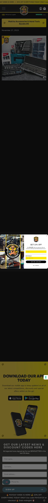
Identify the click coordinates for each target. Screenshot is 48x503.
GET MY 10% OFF (36, 261)
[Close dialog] (46, 236)
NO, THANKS (36, 265)
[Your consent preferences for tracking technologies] (46, 377)
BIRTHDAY (29, 255)
